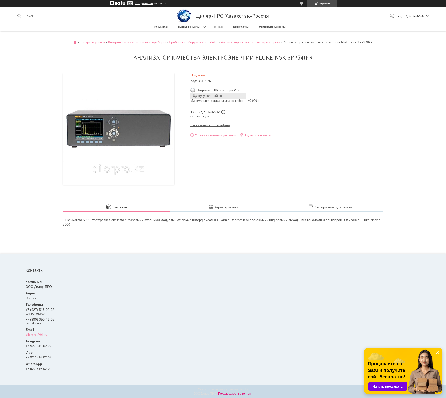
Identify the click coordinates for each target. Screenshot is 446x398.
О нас (218, 27)
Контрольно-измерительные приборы (137, 42)
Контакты (241, 27)
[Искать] (19, 16)
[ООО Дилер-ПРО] (184, 16)
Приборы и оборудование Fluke (193, 42)
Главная (161, 27)
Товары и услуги (92, 42)
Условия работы (272, 27)
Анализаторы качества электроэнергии (250, 42)
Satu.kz (243, 389)
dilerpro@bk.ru (36, 334)
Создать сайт (144, 3)
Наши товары (189, 27)
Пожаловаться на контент (235, 393)
